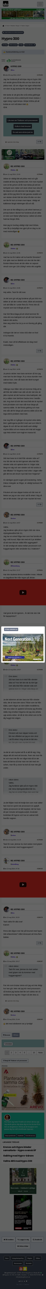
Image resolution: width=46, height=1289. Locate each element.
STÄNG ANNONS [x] (11, 629)
